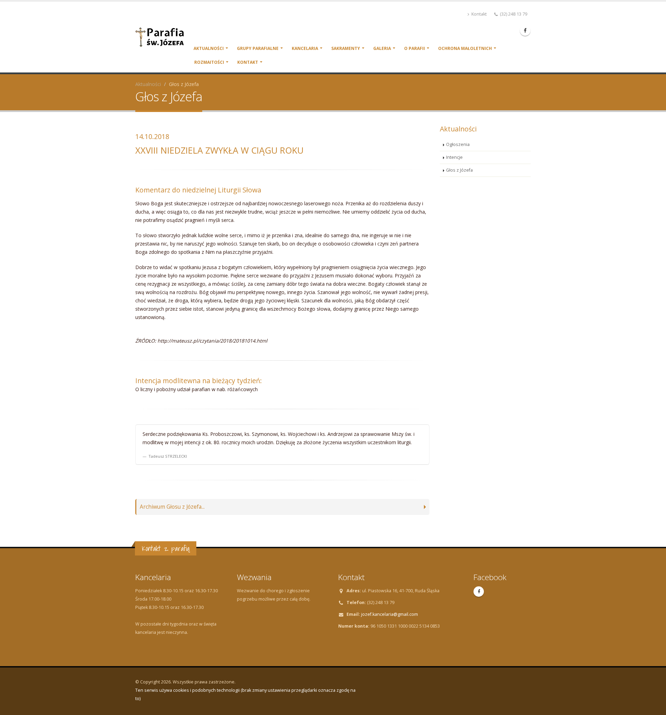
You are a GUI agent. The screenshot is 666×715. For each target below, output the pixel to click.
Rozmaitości (209, 62)
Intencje (454, 157)
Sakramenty (345, 48)
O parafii (414, 48)
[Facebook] (525, 30)
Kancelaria (305, 48)
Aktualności (209, 48)
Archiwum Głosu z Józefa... (172, 506)
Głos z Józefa (459, 170)
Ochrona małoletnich (465, 48)
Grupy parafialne (258, 48)
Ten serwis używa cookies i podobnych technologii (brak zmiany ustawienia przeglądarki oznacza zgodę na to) (245, 694)
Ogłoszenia (458, 144)
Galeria (382, 48)
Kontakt (478, 14)
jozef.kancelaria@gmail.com (389, 614)
